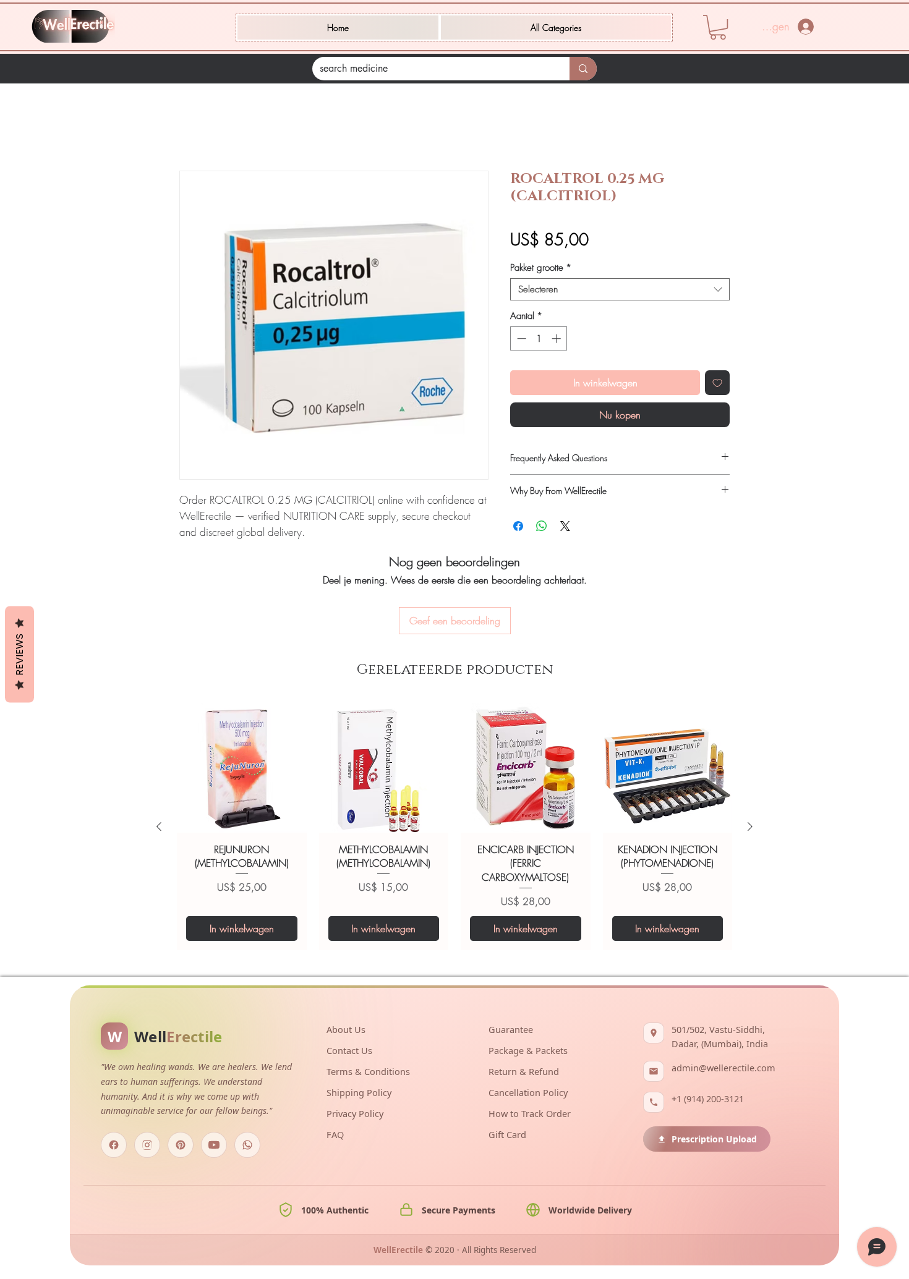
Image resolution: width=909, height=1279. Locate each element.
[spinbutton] (539, 338)
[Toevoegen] (717, 382)
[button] (556, 27)
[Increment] (557, 338)
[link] (718, 27)
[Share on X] (565, 526)
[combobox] (620, 289)
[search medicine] (583, 68)
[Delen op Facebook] (518, 526)
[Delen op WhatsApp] (541, 526)
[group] (455, 826)
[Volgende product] (750, 826)
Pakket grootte (540, 267)
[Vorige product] (159, 826)
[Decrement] (520, 338)
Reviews (19, 654)
